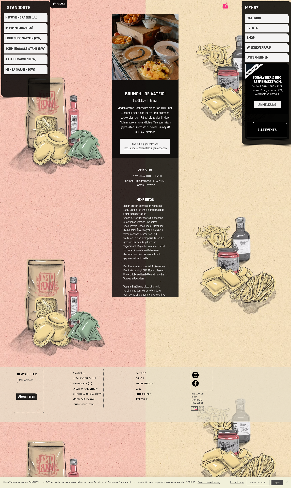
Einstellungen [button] (237, 482)
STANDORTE (78, 373)
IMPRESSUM (142, 399)
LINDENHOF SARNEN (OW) (23, 38)
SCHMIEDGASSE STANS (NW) (25, 48)
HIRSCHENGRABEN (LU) (21, 17)
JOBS (138, 389)
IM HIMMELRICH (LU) (19, 28)
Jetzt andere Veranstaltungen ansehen (145, 148)
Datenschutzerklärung (209, 482)
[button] (225, 5)
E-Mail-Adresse (25, 380)
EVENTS (252, 28)
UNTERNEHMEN (257, 57)
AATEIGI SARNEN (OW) (20, 59)
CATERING (254, 18)
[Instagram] (195, 375)
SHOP (251, 38)
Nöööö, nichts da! (258, 482)
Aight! (277, 482)
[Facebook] (195, 383)
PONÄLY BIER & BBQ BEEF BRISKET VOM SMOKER (267, 80)
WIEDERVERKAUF (259, 47)
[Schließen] (287, 482)
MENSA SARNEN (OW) (20, 69)
